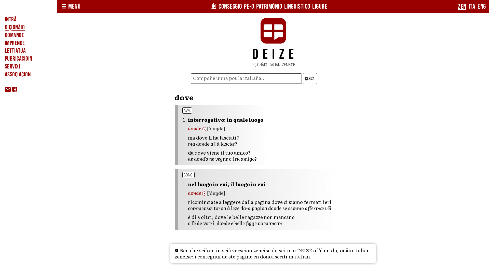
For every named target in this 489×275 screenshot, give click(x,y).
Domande (14, 35)
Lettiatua (15, 50)
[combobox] (246, 78)
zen (462, 7)
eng (482, 7)
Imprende (15, 43)
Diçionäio (15, 27)
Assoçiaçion (18, 74)
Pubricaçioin (18, 58)
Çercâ (310, 78)
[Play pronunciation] (204, 129)
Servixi (12, 66)
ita (472, 7)
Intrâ (11, 19)
